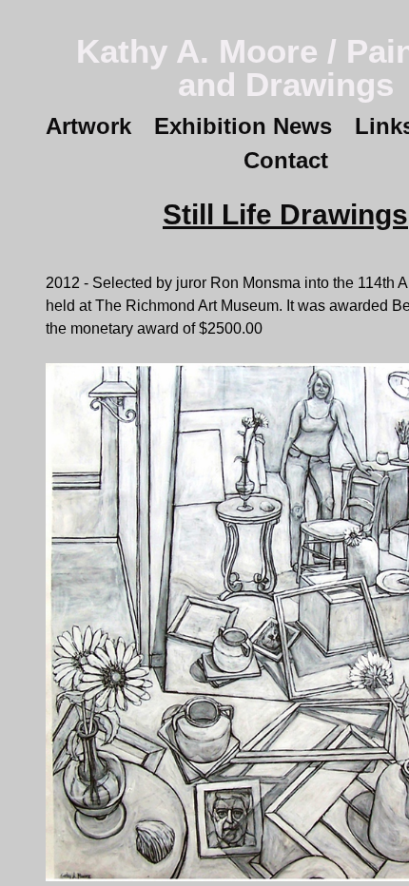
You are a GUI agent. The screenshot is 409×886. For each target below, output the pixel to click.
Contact (285, 160)
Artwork (98, 126)
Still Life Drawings (285, 215)
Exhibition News (250, 126)
